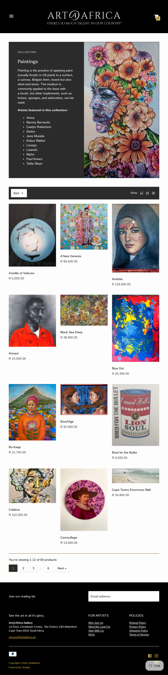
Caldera (14, 509)
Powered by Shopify (19, 667)
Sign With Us (96, 630)
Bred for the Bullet (124, 452)
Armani (14, 353)
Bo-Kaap (15, 447)
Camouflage (68, 537)
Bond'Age (67, 421)
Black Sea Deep (71, 332)
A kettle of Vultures (21, 273)
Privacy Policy (137, 626)
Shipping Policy (138, 630)
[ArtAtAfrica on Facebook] (150, 655)
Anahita (117, 279)
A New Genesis (70, 256)
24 (147, 192)
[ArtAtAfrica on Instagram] (156, 655)
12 (141, 192)
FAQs (91, 634)
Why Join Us (95, 622)
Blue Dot (118, 368)
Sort (16, 193)
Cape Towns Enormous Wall (131, 489)
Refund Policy (137, 622)
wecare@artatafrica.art (22, 637)
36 (153, 192)
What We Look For (99, 626)
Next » (62, 568)
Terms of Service (139, 634)
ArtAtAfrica (34, 663)
